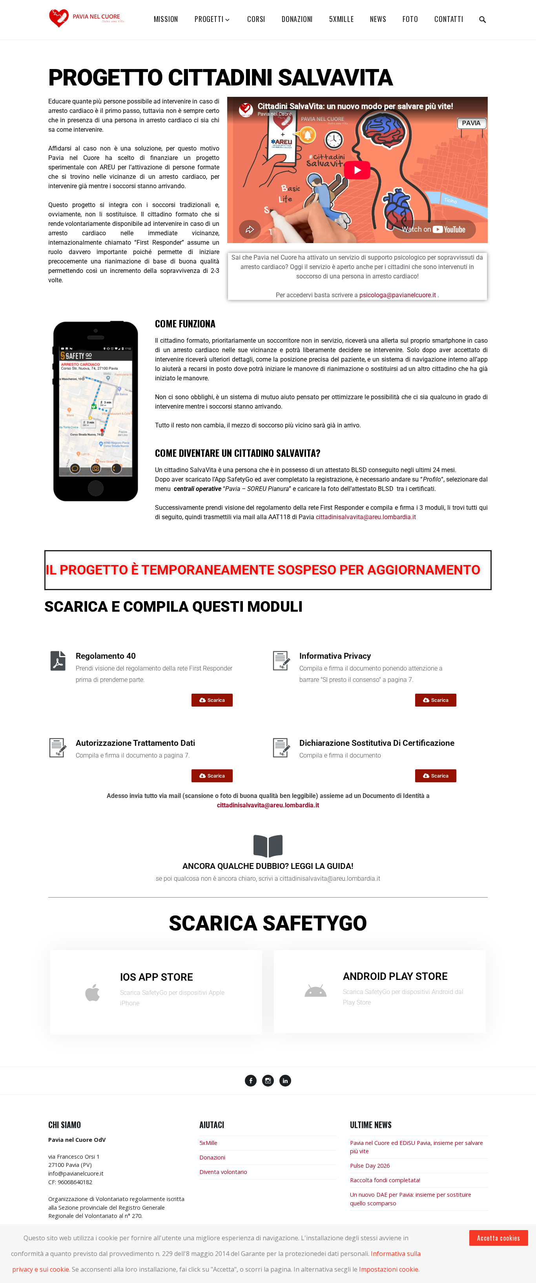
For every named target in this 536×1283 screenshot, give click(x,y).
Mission (166, 19)
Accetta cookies (498, 1238)
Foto (410, 19)
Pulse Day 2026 (370, 1165)
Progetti (209, 19)
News (378, 19)
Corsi (256, 19)
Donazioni (297, 19)
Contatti (448, 19)
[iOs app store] (92, 992)
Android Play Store (395, 976)
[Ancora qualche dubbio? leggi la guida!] (268, 846)
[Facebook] (251, 1081)
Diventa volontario (223, 1172)
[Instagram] (268, 1081)
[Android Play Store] (315, 991)
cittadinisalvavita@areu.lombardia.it (366, 517)
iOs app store (156, 977)
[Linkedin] (285, 1081)
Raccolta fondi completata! (385, 1180)
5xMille (341, 19)
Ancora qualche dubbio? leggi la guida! (268, 866)
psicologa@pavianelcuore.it (397, 295)
